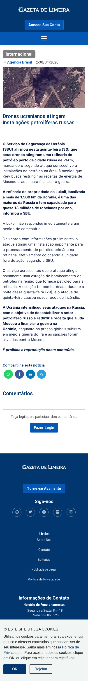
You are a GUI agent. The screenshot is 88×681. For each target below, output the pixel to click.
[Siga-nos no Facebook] (16, 512)
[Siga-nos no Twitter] (30, 512)
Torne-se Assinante (44, 488)
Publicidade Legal (44, 569)
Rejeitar (41, 669)
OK (14, 669)
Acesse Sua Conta (44, 25)
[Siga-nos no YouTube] (71, 512)
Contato (44, 549)
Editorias (44, 559)
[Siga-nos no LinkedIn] (57, 512)
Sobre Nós (44, 539)
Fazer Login (44, 428)
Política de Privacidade (44, 579)
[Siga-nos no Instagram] (44, 512)
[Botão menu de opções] (44, 38)
